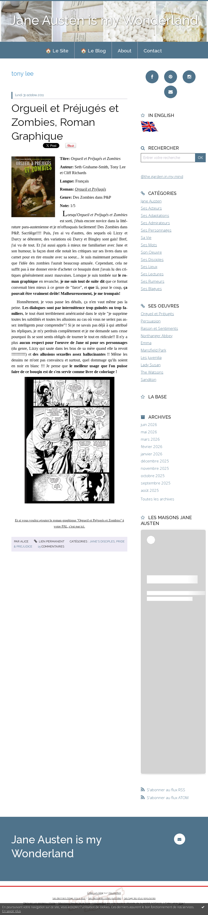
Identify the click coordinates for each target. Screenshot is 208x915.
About (124, 50)
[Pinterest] (170, 76)
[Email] (170, 92)
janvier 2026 (151, 454)
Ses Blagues (151, 288)
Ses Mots (149, 244)
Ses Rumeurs (152, 281)
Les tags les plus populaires (139, 898)
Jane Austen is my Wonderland (104, 20)
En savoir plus (11, 911)
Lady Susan (151, 364)
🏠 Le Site (56, 50)
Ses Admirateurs (155, 222)
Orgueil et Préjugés (90, 189)
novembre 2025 (155, 468)
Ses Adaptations (155, 215)
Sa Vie (146, 237)
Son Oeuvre (151, 252)
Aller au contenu (16, 4)
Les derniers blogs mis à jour (69, 898)
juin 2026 (149, 424)
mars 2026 (150, 439)
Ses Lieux (149, 266)
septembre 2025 (155, 483)
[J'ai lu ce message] (203, 907)
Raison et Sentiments (159, 328)
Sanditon (148, 379)
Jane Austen (151, 201)
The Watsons (152, 372)
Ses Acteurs (151, 208)
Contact (153, 50)
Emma (146, 342)
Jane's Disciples (102, 541)
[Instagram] (189, 76)
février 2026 (151, 446)
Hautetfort (115, 892)
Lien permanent (51, 541)
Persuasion (151, 320)
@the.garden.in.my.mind (162, 176)
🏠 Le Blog (93, 50)
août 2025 (150, 490)
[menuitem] (56, 50)
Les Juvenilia (151, 357)
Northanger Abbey (156, 335)
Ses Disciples (152, 259)
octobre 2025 (153, 475)
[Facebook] (152, 76)
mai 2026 (149, 432)
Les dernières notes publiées (104, 898)
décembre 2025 (155, 461)
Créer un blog (95, 892)
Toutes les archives (157, 499)
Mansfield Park (153, 350)
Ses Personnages (156, 230)
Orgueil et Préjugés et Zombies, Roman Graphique (65, 122)
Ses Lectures (152, 273)
